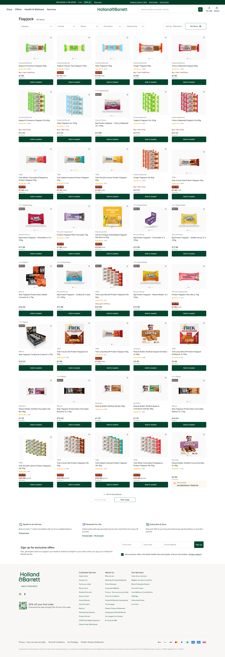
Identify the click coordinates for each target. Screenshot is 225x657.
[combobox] (168, 9)
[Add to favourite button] (51, 37)
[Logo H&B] (112, 10)
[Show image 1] (34, 58)
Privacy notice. (195, 554)
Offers (18, 9)
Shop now (97, 2)
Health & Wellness (34, 9)
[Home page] (112, 9)
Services (51, 9)
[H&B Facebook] (24, 594)
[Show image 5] (77, 170)
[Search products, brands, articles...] (200, 9)
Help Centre (164, 2)
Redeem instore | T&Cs (138, 2)
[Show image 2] (74, 58)
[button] (36, 26)
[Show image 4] (75, 170)
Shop (9, 9)
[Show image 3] (37, 58)
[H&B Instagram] (20, 594)
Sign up (199, 545)
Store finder (153, 2)
